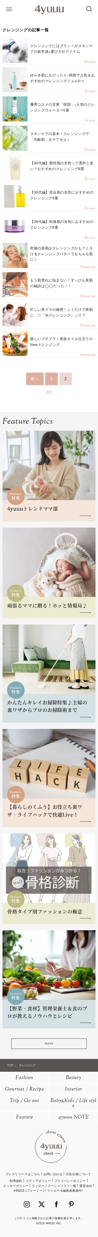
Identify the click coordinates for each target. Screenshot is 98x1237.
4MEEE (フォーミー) (29, 1190)
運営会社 (85, 1186)
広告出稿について (78, 1174)
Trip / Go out (24, 1101)
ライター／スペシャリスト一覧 (54, 1186)
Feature (24, 1117)
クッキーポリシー (16, 1186)
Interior (73, 1089)
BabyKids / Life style (73, 1103)
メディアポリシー (38, 1181)
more (49, 1043)
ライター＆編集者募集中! (65, 1190)
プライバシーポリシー (70, 1181)
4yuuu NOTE (73, 1117)
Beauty (73, 1077)
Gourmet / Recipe (24, 1089)
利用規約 (16, 1181)
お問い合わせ (53, 1174)
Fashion (24, 1077)
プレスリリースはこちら (22, 1174)
